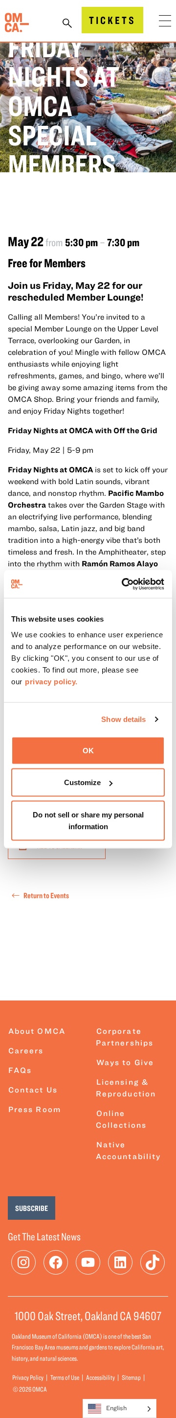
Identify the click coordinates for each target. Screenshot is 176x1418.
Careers (26, 1050)
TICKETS (112, 20)
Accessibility (100, 1377)
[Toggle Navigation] (165, 20)
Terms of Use (64, 1377)
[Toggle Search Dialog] (67, 24)
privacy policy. (51, 681)
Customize (82, 782)
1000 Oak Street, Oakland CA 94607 (88, 1315)
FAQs (20, 1070)
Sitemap (131, 1377)
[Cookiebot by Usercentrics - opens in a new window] (124, 584)
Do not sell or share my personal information (88, 820)
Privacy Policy (28, 1377)
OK (88, 750)
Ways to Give (125, 1062)
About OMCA (37, 1030)
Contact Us (33, 1089)
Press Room (34, 1109)
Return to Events (46, 895)
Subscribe (31, 1208)
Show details (123, 719)
